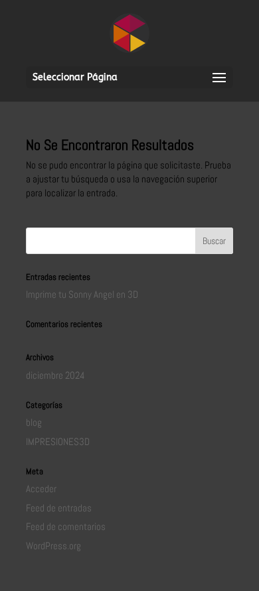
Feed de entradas (59, 507)
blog (34, 422)
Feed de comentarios (66, 526)
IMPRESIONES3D (58, 441)
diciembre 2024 (55, 375)
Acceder (41, 488)
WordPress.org (53, 545)
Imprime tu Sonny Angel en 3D (82, 294)
